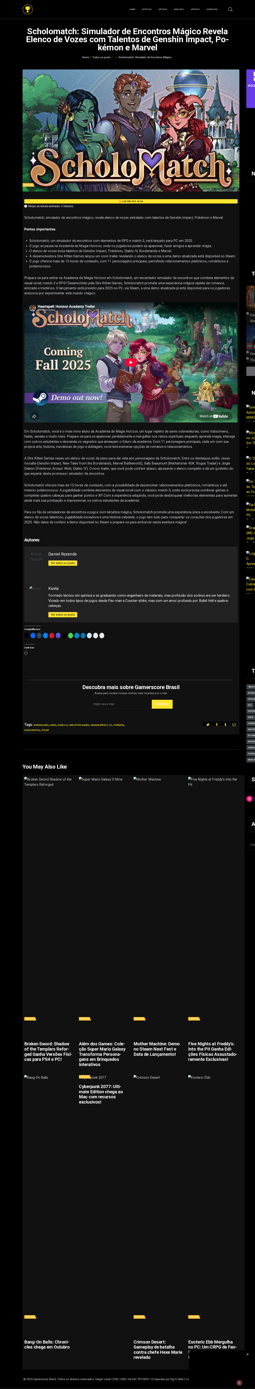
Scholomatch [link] (32, 730)
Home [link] (85, 57)
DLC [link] (250, 705)
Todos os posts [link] (101, 57)
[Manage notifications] (239, 1383)
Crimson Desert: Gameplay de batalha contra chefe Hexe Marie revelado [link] (158, 1350)
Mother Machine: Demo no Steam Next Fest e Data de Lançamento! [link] (157, 1049)
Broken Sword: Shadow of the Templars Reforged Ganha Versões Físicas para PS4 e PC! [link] (48, 1051)
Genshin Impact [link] (99, 725)
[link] (28, 7)
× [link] (248, 1354)
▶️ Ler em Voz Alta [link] (131, 201)
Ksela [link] (53, 588)
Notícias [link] (28, 185)
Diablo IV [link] (63, 725)
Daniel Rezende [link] (62, 554)
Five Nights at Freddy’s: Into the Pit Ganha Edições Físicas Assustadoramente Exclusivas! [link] (212, 1051)
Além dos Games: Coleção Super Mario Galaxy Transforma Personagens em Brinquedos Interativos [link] (102, 1054)
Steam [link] (45, 730)
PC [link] (110, 725)
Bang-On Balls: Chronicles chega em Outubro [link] (47, 1345)
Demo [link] (53, 725)
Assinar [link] (162, 704)
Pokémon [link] (119, 725)
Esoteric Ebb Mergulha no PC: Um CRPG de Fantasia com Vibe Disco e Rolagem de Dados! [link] (212, 1350)
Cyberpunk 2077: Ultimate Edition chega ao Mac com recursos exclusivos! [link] (101, 1094)
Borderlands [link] (41, 725)
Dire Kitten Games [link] (79, 725)
